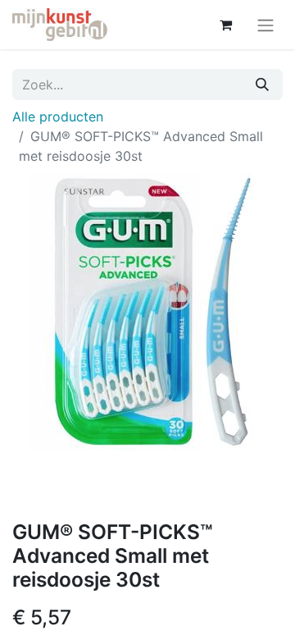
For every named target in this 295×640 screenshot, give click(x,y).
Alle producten (57, 116)
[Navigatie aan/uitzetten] (265, 25)
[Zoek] (262, 84)
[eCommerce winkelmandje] (225, 24)
